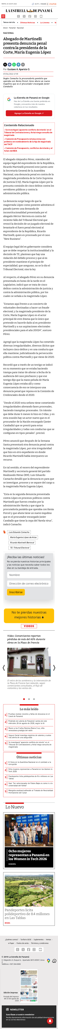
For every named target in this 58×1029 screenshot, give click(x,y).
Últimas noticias (29, 757)
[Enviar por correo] (23, 64)
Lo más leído (29, 709)
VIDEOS (29, 626)
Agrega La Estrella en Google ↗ (29, 113)
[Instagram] (36, 16)
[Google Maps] (48, 960)
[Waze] (54, 960)
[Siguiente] (54, 667)
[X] (24, 16)
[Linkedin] (18, 64)
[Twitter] (5, 64)
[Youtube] (41, 16)
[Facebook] (30, 16)
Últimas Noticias (27, 23)
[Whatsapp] (14, 64)
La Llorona (44, 23)
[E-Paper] (51, 3)
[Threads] (19, 16)
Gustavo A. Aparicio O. (18, 69)
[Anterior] (4, 667)
